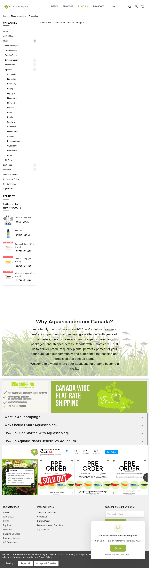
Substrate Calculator (46, 512)
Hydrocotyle (12, 84)
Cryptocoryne (12, 146)
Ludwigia (11, 103)
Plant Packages (11, 46)
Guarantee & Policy (11, 179)
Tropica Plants (11, 55)
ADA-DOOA (68, 6)
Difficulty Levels (11, 60)
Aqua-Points (8, 189)
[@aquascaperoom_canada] (34, 452)
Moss (9, 155)
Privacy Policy (43, 521)
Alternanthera (12, 74)
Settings (10, 563)
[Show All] (113, 6)
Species (8, 69)
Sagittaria (11, 122)
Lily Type (11, 93)
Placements (10, 65)
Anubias (10, 136)
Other (9, 112)
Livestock (7, 170)
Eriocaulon (11, 79)
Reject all (25, 563)
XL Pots (8, 160)
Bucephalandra (13, 141)
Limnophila (12, 98)
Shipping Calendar (10, 174)
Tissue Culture (11, 50)
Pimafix (18, 231)
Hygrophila (11, 89)
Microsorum (12, 151)
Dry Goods (99, 6)
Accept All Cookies (46, 563)
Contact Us (42, 517)
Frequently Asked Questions (50, 525)
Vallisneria (11, 127)
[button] (74, 417)
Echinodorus (12, 131)
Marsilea (10, 108)
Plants (82, 6)
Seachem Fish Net (23, 217)
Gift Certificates (9, 184)
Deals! (54, 6)
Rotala (10, 117)
